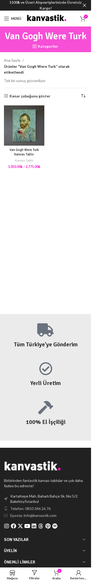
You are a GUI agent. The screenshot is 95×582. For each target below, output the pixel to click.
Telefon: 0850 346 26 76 (30, 508)
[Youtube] (27, 526)
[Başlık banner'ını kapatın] (84, 5)
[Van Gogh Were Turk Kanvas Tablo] (24, 125)
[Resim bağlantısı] (33, 466)
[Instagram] (6, 526)
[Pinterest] (47, 526)
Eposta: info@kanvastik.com (33, 515)
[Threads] (41, 526)
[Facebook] (13, 526)
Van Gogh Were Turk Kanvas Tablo (24, 152)
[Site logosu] (47, 18)
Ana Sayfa (12, 60)
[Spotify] (54, 526)
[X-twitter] (20, 526)
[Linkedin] (34, 526)
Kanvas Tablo (24, 160)
